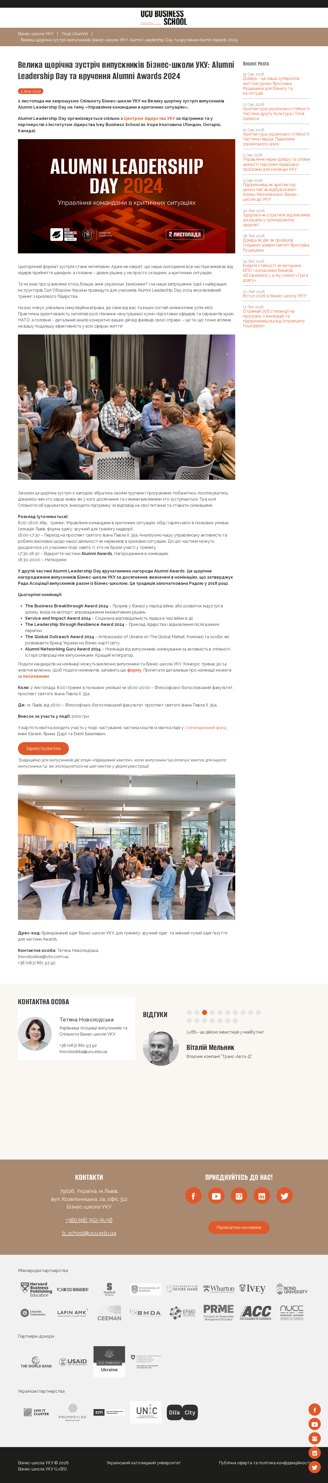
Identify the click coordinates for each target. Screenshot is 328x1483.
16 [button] (227, 1020)
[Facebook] (315, 1409)
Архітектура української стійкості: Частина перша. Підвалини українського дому (276, 139)
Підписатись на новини (239, 1227)
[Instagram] (315, 1438)
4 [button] (212, 1012)
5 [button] (219, 1012)
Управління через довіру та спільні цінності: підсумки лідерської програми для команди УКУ (276, 164)
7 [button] (235, 1012)
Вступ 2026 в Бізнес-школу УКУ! (274, 295)
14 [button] (212, 1020)
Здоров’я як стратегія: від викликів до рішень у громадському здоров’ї (276, 220)
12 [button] (196, 1020)
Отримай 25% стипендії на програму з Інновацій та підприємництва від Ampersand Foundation (273, 319)
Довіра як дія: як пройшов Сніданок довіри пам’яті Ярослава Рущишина (276, 245)
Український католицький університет (144, 1462)
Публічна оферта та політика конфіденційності (264, 1462)
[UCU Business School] (164, 17)
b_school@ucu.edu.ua (89, 1233)
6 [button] (227, 1012)
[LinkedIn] (315, 1453)
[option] (226, 1082)
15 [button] (219, 1020)
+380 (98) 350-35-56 (89, 1220)
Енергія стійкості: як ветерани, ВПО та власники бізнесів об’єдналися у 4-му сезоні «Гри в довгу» (275, 273)
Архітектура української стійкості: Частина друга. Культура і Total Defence (276, 113)
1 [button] (189, 1012)
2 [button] (196, 1012)
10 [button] (258, 1012)
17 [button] (235, 1020)
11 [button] (189, 1020)
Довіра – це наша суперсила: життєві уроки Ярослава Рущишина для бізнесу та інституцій (271, 86)
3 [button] (204, 1012)
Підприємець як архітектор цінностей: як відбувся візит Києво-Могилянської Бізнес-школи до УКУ (270, 192)
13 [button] (204, 1020)
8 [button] (242, 1012)
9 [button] (250, 1012)
